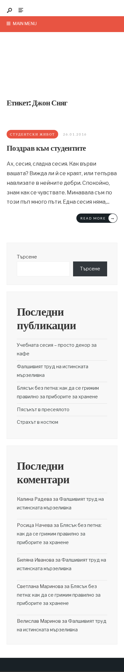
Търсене (27, 257)
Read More (97, 217)
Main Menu (24, 23)
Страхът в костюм (37, 422)
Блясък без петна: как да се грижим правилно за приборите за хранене (59, 533)
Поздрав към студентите (46, 148)
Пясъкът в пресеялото (43, 410)
